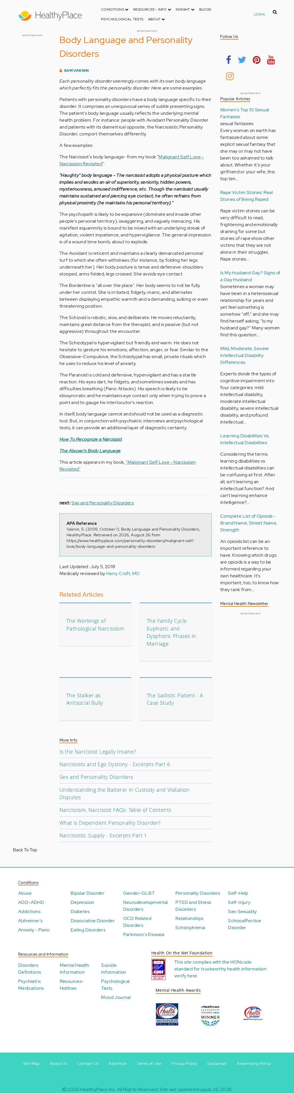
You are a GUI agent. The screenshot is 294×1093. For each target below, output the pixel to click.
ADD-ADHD (31, 902)
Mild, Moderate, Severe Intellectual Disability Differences (244, 355)
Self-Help (238, 893)
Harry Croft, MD (123, 573)
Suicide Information (113, 968)
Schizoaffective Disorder (244, 924)
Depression (82, 902)
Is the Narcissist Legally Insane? (97, 751)
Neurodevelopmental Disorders (145, 905)
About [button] (154, 19)
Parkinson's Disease (144, 934)
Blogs (205, 9)
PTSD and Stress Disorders (193, 905)
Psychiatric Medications (31, 984)
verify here (185, 976)
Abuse (25, 893)
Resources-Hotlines (72, 984)
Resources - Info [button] (150, 9)
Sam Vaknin (76, 70)
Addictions (29, 911)
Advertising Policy (254, 1063)
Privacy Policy (184, 1063)
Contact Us (87, 1063)
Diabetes (80, 911)
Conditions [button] (113, 9)
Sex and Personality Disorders (102, 503)
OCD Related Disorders (137, 921)
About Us (58, 1063)
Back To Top (25, 850)
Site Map (31, 1063)
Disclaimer (217, 1063)
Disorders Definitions (29, 968)
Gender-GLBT (139, 893)
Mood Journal (116, 997)
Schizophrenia (190, 928)
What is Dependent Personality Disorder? (110, 822)
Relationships (189, 918)
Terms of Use (149, 1063)
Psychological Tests (122, 19)
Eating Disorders (88, 930)
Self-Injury (239, 902)
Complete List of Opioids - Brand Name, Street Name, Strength (248, 523)
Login (259, 14)
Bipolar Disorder (88, 893)
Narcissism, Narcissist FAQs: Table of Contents (115, 809)
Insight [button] (183, 9)
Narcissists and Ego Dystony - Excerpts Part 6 (114, 764)
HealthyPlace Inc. (98, 1089)
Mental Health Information (74, 968)
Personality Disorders (197, 893)
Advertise (118, 1063)
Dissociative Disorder (93, 921)
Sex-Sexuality (242, 911)
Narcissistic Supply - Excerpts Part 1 (103, 835)
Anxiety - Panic (34, 930)
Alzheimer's (30, 921)
